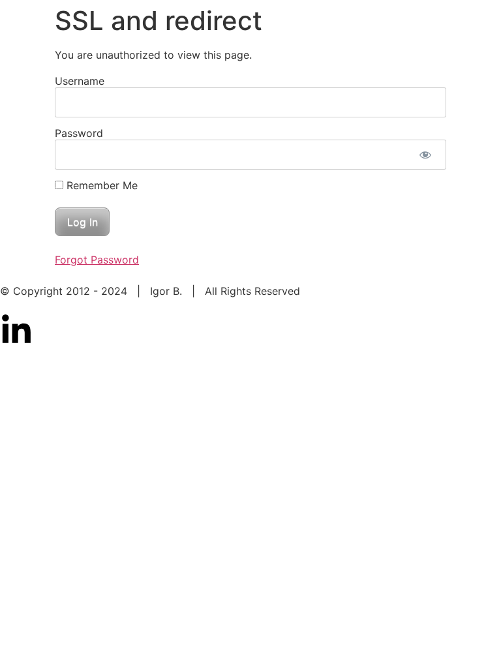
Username (79, 80)
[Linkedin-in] (16, 330)
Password (79, 133)
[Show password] (425, 155)
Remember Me (100, 185)
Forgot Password (97, 259)
